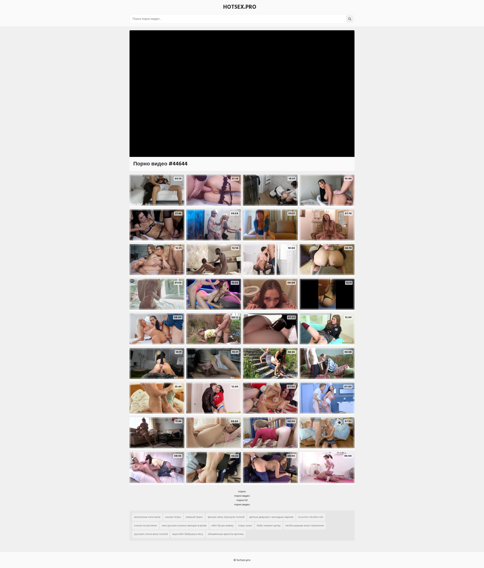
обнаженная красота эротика (226, 534)
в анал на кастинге (145, 525)
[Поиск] (350, 19)
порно (242, 491)
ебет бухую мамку (222, 525)
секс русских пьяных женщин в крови (184, 525)
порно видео (242, 496)
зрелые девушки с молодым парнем (271, 517)
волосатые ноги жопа (147, 517)
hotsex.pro (239, 7)
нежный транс (194, 517)
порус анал (245, 525)
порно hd (242, 500)
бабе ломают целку (269, 525)
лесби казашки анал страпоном (304, 525)
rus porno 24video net (310, 517)
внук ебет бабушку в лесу (187, 534)
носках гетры (173, 517)
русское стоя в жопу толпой (151, 534)
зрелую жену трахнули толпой (226, 517)
